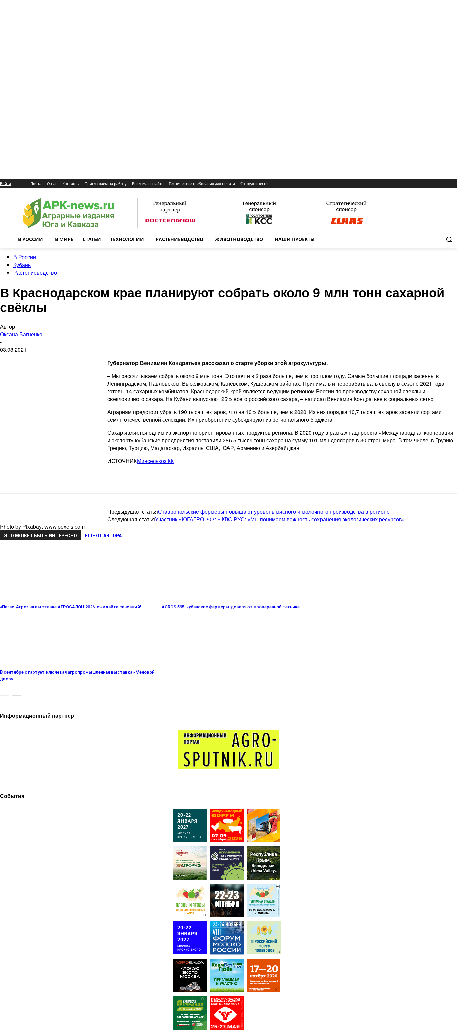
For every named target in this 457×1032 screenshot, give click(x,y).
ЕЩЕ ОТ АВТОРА (103, 535)
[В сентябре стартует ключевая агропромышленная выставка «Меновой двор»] (36, 662)
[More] (239, 479)
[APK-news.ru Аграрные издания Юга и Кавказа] (68, 213)
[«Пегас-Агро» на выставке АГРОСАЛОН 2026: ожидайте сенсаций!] (36, 597)
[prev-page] (4, 691)
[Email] (167, 479)
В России (24, 257)
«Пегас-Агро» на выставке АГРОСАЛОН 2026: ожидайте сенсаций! (70, 606)
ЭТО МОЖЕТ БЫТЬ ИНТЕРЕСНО (40, 535)
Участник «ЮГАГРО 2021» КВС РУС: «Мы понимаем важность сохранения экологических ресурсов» (280, 519)
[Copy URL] (191, 479)
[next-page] (16, 691)
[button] (449, 239)
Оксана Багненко (21, 334)
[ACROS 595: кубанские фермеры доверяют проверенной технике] (198, 597)
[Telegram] (119, 479)
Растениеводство (35, 272)
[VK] (143, 479)
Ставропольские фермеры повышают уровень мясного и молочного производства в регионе (274, 511)
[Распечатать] (215, 479)
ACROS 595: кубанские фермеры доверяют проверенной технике (231, 606)
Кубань (22, 265)
